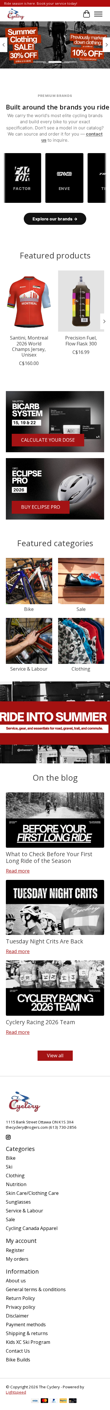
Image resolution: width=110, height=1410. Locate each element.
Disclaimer (17, 1316)
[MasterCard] (44, 1401)
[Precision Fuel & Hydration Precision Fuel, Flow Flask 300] (81, 301)
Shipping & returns (27, 1333)
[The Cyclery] (15, 14)
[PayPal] (54, 1401)
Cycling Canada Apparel (31, 1228)
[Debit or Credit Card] (73, 1401)
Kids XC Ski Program (28, 1342)
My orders (17, 1259)
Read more (18, 871)
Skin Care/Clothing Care (32, 1193)
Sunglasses (18, 1202)
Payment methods (26, 1324)
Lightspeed (16, 1392)
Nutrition (16, 1184)
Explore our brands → (55, 218)
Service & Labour (29, 669)
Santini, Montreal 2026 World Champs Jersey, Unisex (29, 346)
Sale (81, 609)
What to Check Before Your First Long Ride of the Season (49, 857)
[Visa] (35, 1401)
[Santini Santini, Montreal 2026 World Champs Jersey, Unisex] (29, 301)
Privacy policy (20, 1307)
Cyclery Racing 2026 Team (40, 1022)
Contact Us (18, 1351)
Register (15, 1250)
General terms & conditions (36, 1289)
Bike (29, 609)
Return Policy (20, 1298)
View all (55, 1055)
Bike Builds (18, 1359)
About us (16, 1280)
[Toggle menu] (98, 14)
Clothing (81, 669)
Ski (9, 1167)
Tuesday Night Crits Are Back (44, 941)
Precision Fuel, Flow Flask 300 (81, 341)
